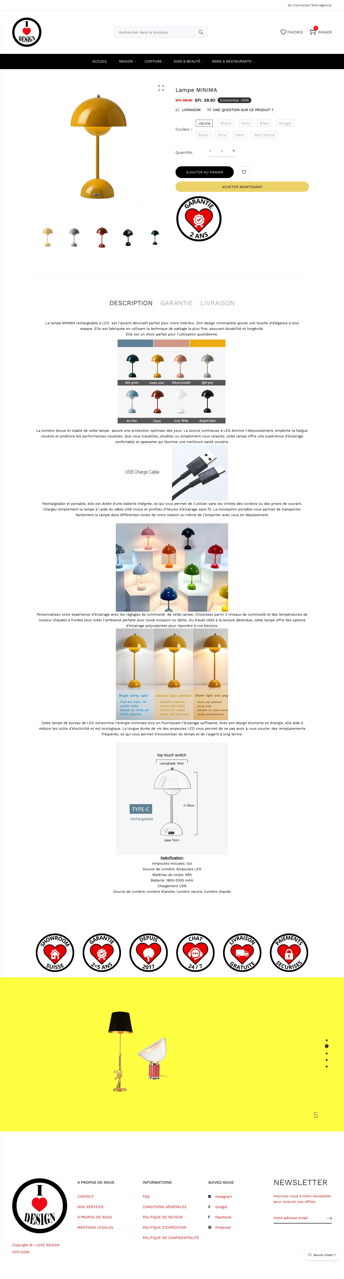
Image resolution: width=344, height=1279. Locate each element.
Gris (222, 134)
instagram (223, 1196)
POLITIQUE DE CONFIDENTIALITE (171, 1238)
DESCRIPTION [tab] (131, 303)
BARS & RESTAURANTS (232, 61)
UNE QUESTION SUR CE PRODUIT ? (243, 110)
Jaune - (144, 1218)
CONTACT (85, 1196)
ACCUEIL (99, 61)
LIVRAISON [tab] (217, 303)
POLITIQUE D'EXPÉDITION (164, 1227)
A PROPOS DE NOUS (94, 1217)
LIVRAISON (191, 110)
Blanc (226, 123)
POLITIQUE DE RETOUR (163, 1217)
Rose (203, 134)
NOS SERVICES (90, 1207)
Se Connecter (299, 5)
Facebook (223, 1217)
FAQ (146, 1196)
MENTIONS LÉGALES (95, 1227)
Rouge (285, 123)
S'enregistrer (321, 5)
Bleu (264, 123)
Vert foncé (264, 134)
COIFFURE (153, 61)
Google (221, 1207)
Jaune (204, 123)
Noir (246, 123)
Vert (240, 134)
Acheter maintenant (242, 187)
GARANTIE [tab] (176, 303)
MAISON (126, 61)
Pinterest (223, 1227)
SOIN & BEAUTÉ (187, 61)
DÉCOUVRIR (225, 1090)
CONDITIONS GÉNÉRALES (165, 1207)
